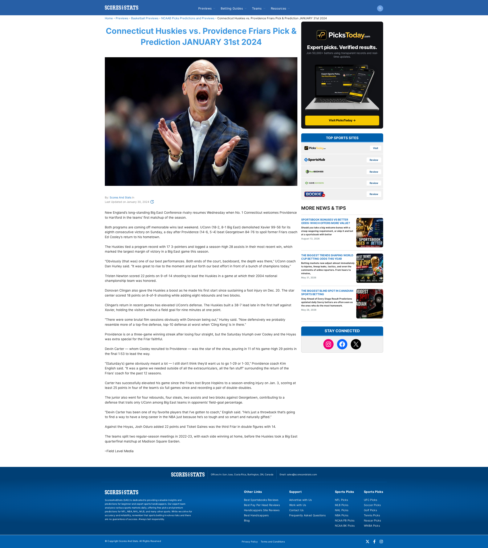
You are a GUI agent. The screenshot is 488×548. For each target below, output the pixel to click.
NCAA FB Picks (345, 520)
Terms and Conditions (273, 541)
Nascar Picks (372, 520)
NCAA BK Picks (345, 525)
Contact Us (296, 510)
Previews (205, 8)
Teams (257, 8)
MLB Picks (341, 505)
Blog (247, 520)
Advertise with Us (300, 499)
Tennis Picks (372, 515)
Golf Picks (370, 510)
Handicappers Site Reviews (261, 510)
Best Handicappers (256, 515)
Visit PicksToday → (342, 120)
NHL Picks (341, 510)
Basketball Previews (144, 18)
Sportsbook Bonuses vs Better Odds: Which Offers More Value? (325, 221)
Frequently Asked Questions (307, 515)
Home (109, 18)
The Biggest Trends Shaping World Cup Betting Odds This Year (327, 257)
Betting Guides (232, 8)
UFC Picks (370, 499)
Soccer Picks (372, 505)
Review (374, 160)
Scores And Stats (120, 197)
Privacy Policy (250, 541)
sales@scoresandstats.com (302, 474)
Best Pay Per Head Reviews (262, 505)
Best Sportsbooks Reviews (261, 499)
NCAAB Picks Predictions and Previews (187, 18)
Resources (278, 8)
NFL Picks (341, 499)
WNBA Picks (372, 525)
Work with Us (297, 505)
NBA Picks (341, 515)
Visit (375, 148)
